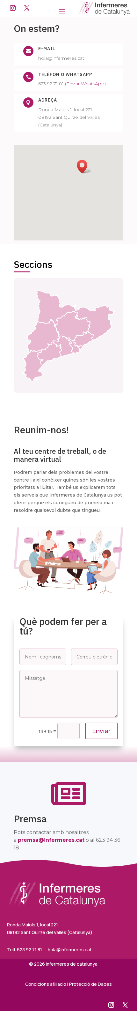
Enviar (101, 730)
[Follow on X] (27, 8)
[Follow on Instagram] (12, 8)
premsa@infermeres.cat (51, 840)
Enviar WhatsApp (85, 84)
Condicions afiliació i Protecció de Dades (68, 984)
